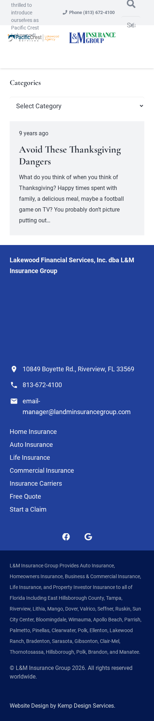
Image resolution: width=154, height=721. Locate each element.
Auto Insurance (31, 444)
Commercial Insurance (42, 470)
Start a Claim (28, 509)
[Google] (88, 537)
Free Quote (25, 496)
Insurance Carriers (36, 483)
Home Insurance (33, 431)
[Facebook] (66, 537)
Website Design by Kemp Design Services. (62, 705)
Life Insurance (30, 457)
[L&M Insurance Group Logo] (92, 37)
